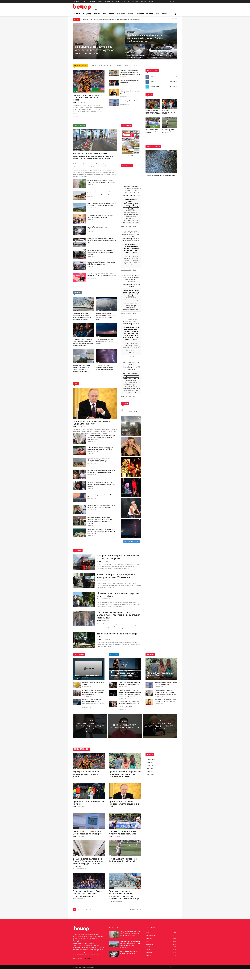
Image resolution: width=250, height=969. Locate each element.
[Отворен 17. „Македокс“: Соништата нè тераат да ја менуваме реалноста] (113, 685)
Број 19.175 (131, 156)
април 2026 (150, 771)
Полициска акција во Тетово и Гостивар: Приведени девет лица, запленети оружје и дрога (102, 240)
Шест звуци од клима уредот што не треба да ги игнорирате (87, 832)
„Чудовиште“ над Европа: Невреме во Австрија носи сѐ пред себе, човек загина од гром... (105, 316)
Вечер (74, 102)
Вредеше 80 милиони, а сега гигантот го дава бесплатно (152, 130)
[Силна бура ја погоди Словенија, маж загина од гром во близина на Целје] (106, 356)
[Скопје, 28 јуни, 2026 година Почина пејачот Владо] (131, 487)
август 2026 (151, 760)
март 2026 (150, 774)
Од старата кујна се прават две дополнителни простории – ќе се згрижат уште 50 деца (118, 615)
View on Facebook (126, 226)
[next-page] (77, 117)
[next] (176, 19)
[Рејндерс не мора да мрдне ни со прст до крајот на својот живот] (88, 81)
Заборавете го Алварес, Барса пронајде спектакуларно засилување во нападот (87, 893)
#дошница (131, 286)
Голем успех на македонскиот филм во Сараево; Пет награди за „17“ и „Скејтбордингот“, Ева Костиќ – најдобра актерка (124, 673)
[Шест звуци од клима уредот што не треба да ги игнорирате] (114, 102)
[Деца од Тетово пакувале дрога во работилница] (138, 52)
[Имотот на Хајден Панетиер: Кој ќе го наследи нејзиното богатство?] (149, 702)
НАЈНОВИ (94, 65)
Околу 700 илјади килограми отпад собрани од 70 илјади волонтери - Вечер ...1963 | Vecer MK (131, 248)
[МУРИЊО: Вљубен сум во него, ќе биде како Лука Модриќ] (169, 122)
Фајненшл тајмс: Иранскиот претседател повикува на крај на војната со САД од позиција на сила (100, 449)
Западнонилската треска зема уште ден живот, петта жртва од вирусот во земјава (130, 933)
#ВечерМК (136, 195)
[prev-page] (74, 117)
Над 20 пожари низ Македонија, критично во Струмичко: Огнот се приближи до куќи (130, 943)
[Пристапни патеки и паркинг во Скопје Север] (84, 640)
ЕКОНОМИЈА (127, 65)
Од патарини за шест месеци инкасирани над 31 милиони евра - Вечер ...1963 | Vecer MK (131, 376)
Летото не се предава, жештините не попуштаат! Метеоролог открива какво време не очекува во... (82, 316)
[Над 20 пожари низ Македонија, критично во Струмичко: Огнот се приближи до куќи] (151, 33)
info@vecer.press (90, 958)
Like (176, 77)
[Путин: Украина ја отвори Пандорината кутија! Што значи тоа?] (114, 92)
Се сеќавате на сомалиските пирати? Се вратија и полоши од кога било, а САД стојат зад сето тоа (102, 531)
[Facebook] (171, 1)
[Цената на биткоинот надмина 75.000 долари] (77, 685)
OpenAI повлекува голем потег (87, 676)
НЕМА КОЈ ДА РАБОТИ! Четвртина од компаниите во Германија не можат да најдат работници (93, 692)
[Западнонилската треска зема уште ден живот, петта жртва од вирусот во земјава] (99, 41)
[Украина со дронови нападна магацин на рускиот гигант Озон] (79, 497)
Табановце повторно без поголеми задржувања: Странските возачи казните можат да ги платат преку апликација (93, 156)
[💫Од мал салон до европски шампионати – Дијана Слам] (131, 446)
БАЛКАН (118, 65)
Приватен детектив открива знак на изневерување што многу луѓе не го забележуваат (130, 72)
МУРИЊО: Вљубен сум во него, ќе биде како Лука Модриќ (168, 130)
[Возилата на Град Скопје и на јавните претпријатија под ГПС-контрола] (84, 580)
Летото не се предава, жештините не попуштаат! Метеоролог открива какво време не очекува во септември (124, 895)
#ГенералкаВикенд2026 (131, 241)
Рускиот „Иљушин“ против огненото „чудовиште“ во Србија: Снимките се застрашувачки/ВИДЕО (81, 368)
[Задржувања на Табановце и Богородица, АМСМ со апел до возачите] (79, 265)
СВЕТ (111, 65)
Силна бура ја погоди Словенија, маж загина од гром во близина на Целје (104, 367)
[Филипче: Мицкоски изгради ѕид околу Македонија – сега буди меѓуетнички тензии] (79, 277)
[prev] (173, 19)
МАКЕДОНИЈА (79, 43)
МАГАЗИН (111, 768)
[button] (174, 13)
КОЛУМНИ (90, 720)
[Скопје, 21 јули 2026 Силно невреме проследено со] (131, 426)
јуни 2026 (150, 765)
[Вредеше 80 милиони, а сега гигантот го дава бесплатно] (153, 122)
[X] (176, 1)
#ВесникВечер (127, 195)
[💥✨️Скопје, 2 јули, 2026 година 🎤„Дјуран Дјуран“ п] (131, 467)
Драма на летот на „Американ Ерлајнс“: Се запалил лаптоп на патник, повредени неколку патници (101, 437)
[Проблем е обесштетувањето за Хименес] (114, 83)
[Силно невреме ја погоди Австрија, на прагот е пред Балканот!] (106, 330)
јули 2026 (150, 762)
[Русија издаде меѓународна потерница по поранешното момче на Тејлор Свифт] (79, 474)
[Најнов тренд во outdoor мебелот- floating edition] (161, 161)
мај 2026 (150, 768)
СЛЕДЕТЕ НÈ (173, 81)
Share (134, 226)
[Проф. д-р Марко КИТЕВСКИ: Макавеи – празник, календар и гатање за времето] (160, 726)
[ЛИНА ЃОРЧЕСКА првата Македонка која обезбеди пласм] (131, 508)
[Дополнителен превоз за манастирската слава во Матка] (84, 599)
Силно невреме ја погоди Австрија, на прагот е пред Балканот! (105, 341)
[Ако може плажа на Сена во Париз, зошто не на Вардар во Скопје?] (90, 726)
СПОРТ (75, 91)
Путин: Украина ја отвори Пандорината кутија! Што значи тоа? (130, 92)
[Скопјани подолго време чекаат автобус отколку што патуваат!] (84, 562)
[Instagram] (173, 1)
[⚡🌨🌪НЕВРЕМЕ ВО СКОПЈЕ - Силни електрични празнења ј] (131, 528)
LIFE (160, 720)
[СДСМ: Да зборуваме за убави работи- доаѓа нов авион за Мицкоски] (79, 219)
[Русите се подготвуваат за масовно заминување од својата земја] (79, 462)
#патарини (131, 369)
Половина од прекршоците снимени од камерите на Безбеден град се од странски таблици (101, 252)
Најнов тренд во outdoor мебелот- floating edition (161, 175)
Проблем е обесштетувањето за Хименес (96, 19)
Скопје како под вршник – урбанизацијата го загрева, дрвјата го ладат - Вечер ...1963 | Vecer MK (131, 204)
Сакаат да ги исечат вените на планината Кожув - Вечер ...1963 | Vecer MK (131, 293)
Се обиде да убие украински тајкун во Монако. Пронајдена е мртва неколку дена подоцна (101, 484)
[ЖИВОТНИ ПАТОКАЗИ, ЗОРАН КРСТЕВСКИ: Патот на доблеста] (125, 726)
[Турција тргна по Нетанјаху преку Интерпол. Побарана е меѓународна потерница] (79, 509)
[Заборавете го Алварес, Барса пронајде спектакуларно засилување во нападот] (89, 881)
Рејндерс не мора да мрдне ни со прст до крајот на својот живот (87, 97)
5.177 (91, 909)
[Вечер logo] (88, 7)
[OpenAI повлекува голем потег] (88, 669)
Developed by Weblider (170, 967)
